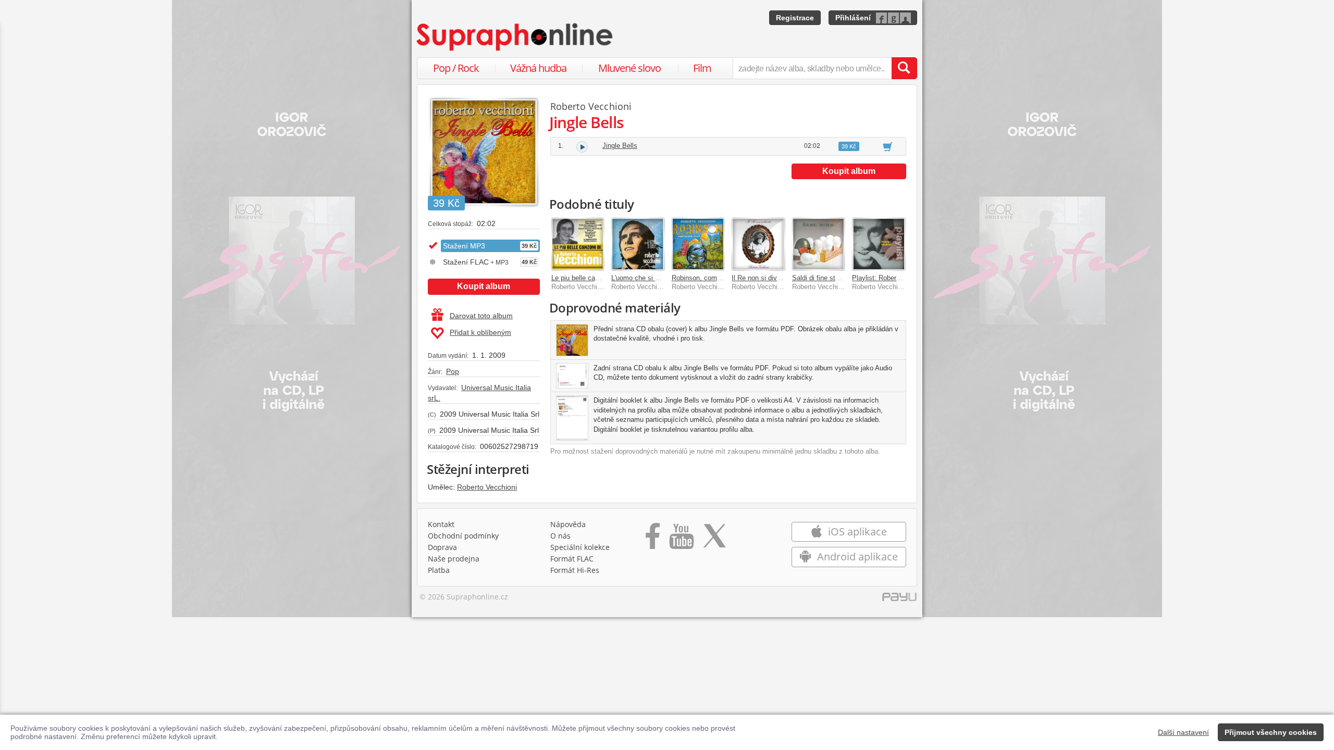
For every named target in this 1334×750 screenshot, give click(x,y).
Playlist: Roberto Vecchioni (892, 278)
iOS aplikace (856, 531)
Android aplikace (856, 556)
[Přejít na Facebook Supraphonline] (653, 539)
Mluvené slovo (629, 68)
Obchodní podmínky (463, 536)
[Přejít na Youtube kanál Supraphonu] (681, 539)
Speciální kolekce (580, 547)
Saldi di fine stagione (823, 278)
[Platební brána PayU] (899, 599)
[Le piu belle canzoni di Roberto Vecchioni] (578, 244)
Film (702, 68)
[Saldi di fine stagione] (818, 244)
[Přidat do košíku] (888, 146)
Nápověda (568, 524)
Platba (439, 570)
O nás (560, 536)
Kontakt (441, 524)
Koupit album (483, 286)
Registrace (795, 18)
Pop (452, 371)
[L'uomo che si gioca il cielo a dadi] (637, 244)
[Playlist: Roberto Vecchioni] (878, 244)
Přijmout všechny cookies (1271, 732)
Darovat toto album (481, 315)
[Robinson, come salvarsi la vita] (698, 244)
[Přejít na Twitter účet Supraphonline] (714, 539)
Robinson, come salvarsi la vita (719, 278)
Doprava (442, 547)
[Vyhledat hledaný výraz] (904, 68)
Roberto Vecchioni (487, 487)
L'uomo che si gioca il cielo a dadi (662, 278)
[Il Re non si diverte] (758, 244)
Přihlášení (853, 18)
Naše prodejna (453, 559)
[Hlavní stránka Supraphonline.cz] (515, 37)
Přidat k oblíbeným (480, 332)
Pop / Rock (456, 68)
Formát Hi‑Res (574, 570)
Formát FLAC (572, 559)
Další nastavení (1183, 732)
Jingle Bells (619, 145)
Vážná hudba (538, 68)
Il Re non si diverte (760, 278)
